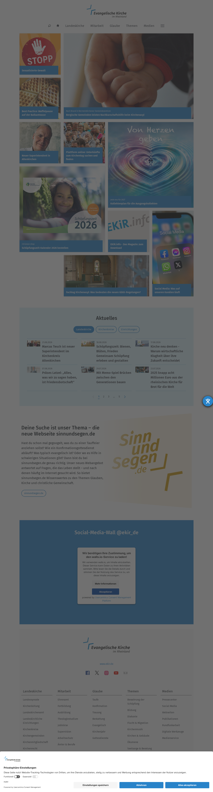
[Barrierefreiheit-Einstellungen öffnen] (208, 401)
